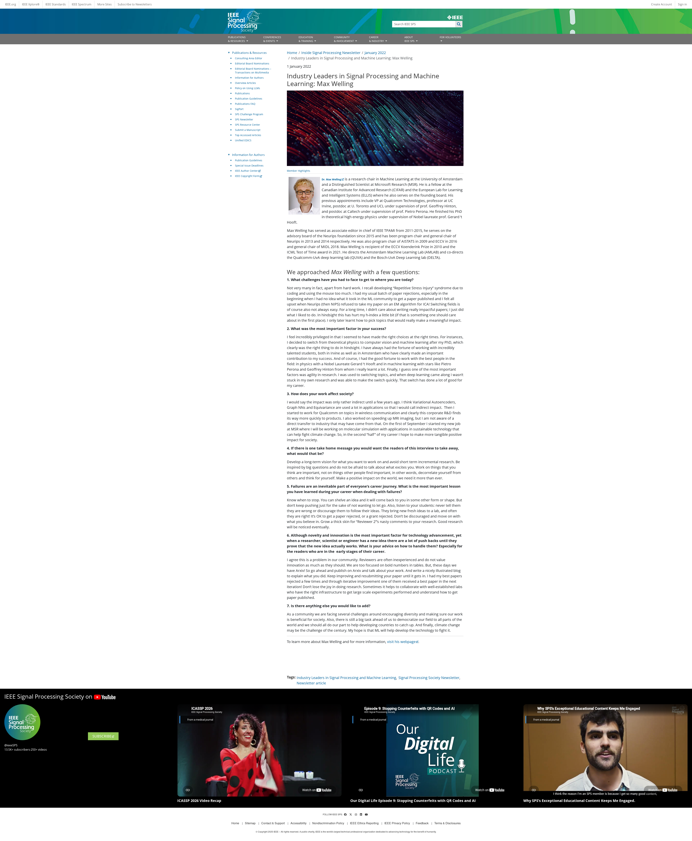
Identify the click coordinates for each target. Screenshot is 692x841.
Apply (458, 24)
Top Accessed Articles (248, 135)
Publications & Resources (249, 53)
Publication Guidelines (248, 98)
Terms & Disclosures (447, 823)
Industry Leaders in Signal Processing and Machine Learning (346, 677)
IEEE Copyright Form (247, 176)
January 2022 (375, 52)
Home (292, 52)
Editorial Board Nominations (252, 63)
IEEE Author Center (246, 170)
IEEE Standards (55, 4)
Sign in (682, 4)
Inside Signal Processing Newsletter (330, 52)
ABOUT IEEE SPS (409, 39)
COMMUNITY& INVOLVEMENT (344, 39)
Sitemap (250, 823)
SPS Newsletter (244, 119)
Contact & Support (273, 823)
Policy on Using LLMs (247, 88)
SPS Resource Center (247, 124)
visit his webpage (401, 641)
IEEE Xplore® (30, 4)
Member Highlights (298, 170)
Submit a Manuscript (247, 130)
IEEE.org (10, 4)
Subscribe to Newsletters (135, 4)
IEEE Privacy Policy (397, 823)
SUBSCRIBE (101, 736)
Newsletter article (311, 683)
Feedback (422, 823)
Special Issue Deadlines (249, 165)
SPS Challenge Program (249, 114)
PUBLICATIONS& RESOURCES (237, 39)
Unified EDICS (243, 140)
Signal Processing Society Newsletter (428, 677)
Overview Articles (245, 83)
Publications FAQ (245, 103)
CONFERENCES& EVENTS (272, 39)
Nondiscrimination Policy (328, 823)
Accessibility (298, 823)
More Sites (104, 4)
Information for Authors (249, 77)
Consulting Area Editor (248, 58)
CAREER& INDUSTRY (377, 39)
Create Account (661, 4)
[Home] (244, 13)
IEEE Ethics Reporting (364, 823)
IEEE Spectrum (81, 4)
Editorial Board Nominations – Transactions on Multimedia (253, 70)
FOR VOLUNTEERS (450, 37)
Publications (242, 93)
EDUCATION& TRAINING (306, 39)
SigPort (239, 109)
